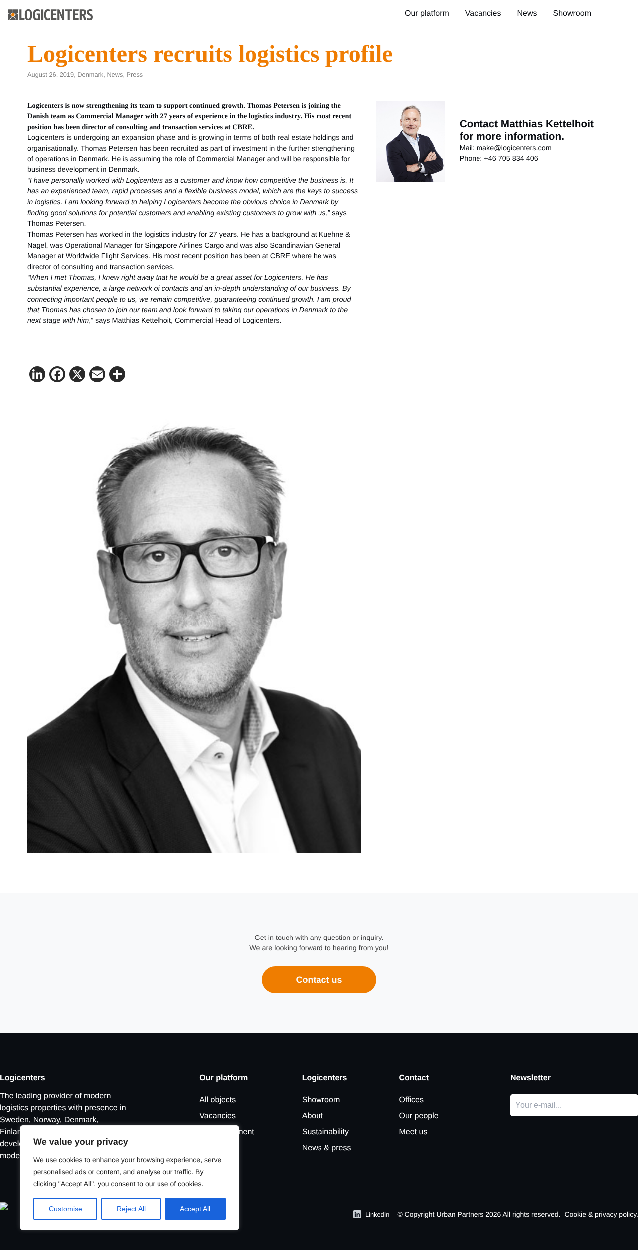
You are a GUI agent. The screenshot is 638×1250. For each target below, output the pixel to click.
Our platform (427, 13)
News (527, 13)
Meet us (413, 1132)
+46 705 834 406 (511, 159)
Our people (418, 1116)
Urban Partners (459, 1214)
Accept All (195, 1209)
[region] (129, 1177)
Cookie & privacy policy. (601, 1214)
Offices (411, 1100)
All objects (217, 1100)
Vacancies (483, 13)
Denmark (90, 74)
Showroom (572, 13)
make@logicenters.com (514, 148)
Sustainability (325, 1132)
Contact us (319, 980)
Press (135, 74)
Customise (65, 1209)
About (312, 1116)
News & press (326, 1148)
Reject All (131, 1209)
